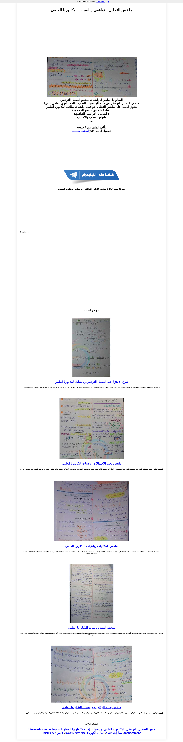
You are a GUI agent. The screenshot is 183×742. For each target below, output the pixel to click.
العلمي (108, 729)
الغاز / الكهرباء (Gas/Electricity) (84, 732)
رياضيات (97, 729)
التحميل (143, 729)
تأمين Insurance (53, 732)
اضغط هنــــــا (80, 130)
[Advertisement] (91, 36)
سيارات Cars (114, 732)
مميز (152, 729)
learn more (100, 1)
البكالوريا (119, 729)
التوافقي (131, 729)
